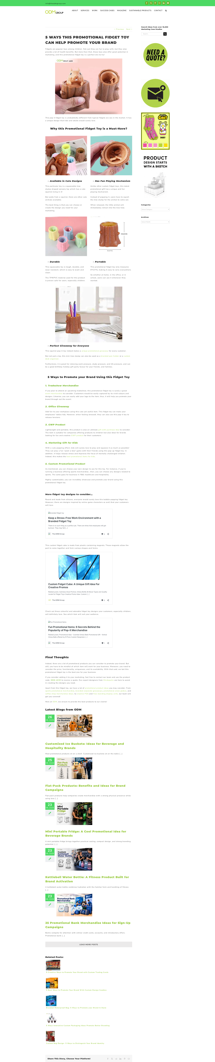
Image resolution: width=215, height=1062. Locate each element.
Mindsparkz (108, 680)
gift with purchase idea (108, 430)
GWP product (77, 435)
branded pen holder (110, 356)
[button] (166, 10)
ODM (55, 702)
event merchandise (54, 393)
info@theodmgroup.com (55, 3)
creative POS (83, 694)
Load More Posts (89, 944)
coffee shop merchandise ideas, (59, 694)
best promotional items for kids (81, 456)
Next (128, 29)
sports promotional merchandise (59, 691)
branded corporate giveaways (89, 691)
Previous (120, 29)
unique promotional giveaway (95, 351)
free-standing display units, (105, 694)
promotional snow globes (115, 691)
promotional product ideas (97, 688)
